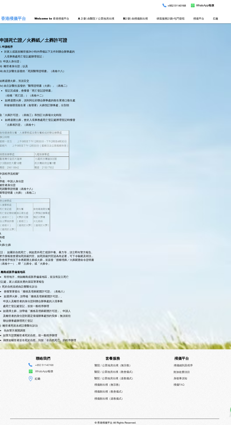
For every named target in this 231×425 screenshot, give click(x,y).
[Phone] (30, 365)
